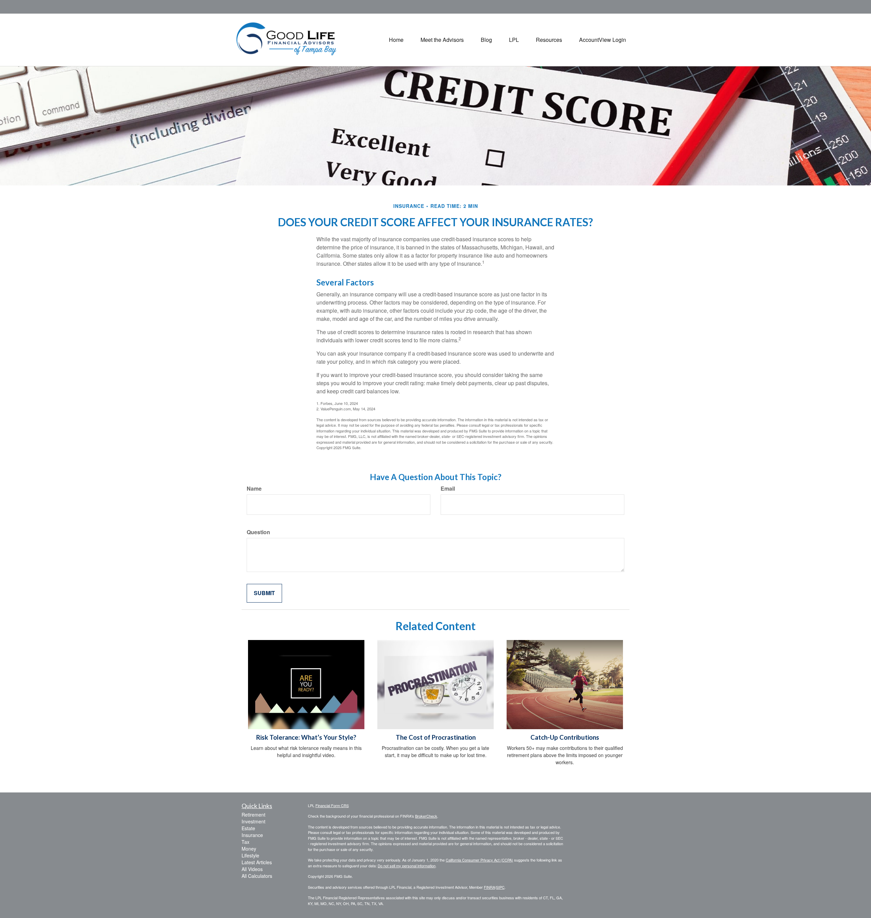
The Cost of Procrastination (436, 737)
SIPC (500, 887)
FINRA (489, 887)
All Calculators (257, 875)
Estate (248, 828)
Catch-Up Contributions (564, 737)
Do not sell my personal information (407, 865)
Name (254, 488)
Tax (245, 841)
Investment (253, 821)
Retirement (253, 814)
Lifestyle (250, 855)
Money (249, 848)
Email (448, 488)
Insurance (252, 835)
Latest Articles (257, 862)
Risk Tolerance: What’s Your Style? (306, 737)
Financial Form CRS (332, 805)
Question (258, 532)
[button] (442, 40)
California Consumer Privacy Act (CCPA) (479, 860)
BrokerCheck (426, 816)
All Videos (252, 869)
